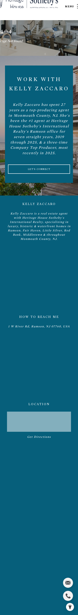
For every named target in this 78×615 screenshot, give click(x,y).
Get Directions (39, 437)
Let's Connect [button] (39, 169)
